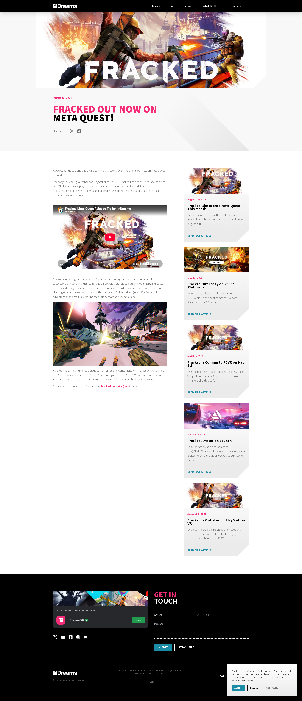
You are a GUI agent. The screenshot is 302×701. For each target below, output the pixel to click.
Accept (238, 687)
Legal (152, 681)
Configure (272, 687)
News (171, 6)
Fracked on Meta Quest (115, 386)
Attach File (186, 647)
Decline (254, 687)
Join (138, 620)
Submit (163, 647)
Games (156, 6)
